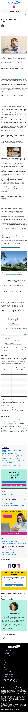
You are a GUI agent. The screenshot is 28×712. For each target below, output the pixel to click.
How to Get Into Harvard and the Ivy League (12, 450)
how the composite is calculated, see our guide (15, 82)
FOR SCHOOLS (8, 655)
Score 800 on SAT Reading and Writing (13, 505)
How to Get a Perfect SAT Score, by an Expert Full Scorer (13, 500)
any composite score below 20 (20, 79)
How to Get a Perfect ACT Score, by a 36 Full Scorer (13, 547)
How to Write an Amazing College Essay (13, 456)
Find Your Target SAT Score (10, 495)
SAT (5, 658)
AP (4, 664)
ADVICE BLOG (7, 653)
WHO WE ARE (7, 650)
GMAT (5, 667)
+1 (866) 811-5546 (15, 5)
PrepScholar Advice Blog (14, 11)
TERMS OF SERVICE (9, 674)
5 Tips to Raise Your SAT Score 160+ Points (14, 482)
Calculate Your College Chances (11, 465)
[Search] (22, 15)
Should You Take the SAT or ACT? (11, 458)
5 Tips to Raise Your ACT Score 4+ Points (14, 485)
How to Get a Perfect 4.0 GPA (10, 453)
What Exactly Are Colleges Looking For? (13, 460)
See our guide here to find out (17, 421)
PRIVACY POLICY (8, 676)
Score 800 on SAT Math (8, 503)
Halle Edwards (12, 25)
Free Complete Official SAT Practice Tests (14, 497)
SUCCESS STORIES (9, 652)
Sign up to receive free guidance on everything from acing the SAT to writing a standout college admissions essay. (14, 578)
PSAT (5, 662)
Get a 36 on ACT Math (8, 552)
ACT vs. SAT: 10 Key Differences (11, 463)
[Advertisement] (11, 32)
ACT (6, 26)
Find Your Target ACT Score (10, 541)
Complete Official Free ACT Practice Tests (14, 543)
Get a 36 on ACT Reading (9, 554)
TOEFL (6, 669)
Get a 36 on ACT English (9, 550)
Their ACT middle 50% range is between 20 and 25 (10, 247)
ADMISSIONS (7, 671)
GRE (5, 666)
